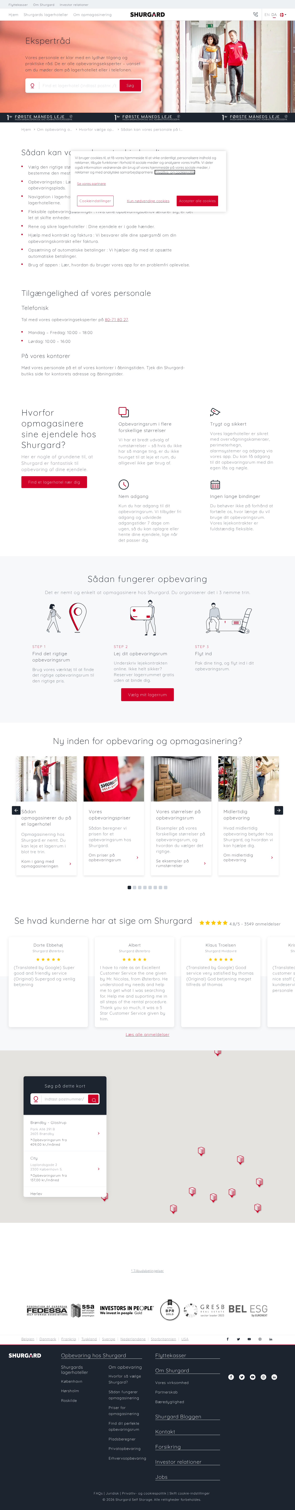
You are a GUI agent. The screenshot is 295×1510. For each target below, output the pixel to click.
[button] (192, 1192)
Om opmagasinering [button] (92, 14)
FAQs (98, 1493)
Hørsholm (70, 1390)
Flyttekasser (18, 5)
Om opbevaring (125, 1367)
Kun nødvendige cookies (148, 201)
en (267, 14)
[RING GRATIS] (255, 14)
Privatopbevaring (125, 1448)
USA (185, 1339)
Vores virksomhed (172, 1382)
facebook (227, 1339)
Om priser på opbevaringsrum (105, 857)
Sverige (108, 1339)
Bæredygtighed (169, 1401)
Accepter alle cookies (197, 201)
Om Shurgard (43, 5)
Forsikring (168, 1446)
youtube (249, 1339)
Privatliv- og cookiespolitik (144, 1493)
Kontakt (165, 1431)
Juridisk (112, 1493)
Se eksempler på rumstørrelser (172, 863)
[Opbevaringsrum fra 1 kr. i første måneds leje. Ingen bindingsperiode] (147, 117)
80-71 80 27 (116, 319)
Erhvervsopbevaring (127, 1458)
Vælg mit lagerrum (147, 694)
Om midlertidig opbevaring (238, 857)
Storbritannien (163, 1339)
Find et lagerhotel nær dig (54, 482)
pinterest (260, 1339)
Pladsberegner (122, 1439)
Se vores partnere (91, 183)
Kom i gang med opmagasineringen (39, 864)
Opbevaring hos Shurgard (93, 1355)
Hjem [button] (13, 14)
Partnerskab (166, 1392)
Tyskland (89, 1339)
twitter (238, 1339)
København (71, 1381)
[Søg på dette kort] (93, 1099)
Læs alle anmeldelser (148, 1034)
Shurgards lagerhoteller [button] (46, 14)
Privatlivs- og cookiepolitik (175, 172)
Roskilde (69, 1400)
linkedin (271, 1339)
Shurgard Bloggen (178, 1416)
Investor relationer (74, 5)
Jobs (161, 1477)
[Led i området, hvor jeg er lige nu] (32, 85)
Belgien (27, 1339)
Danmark (48, 1339)
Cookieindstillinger (95, 201)
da (274, 14)
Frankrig (68, 1339)
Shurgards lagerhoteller (74, 1369)
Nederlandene (133, 1339)
